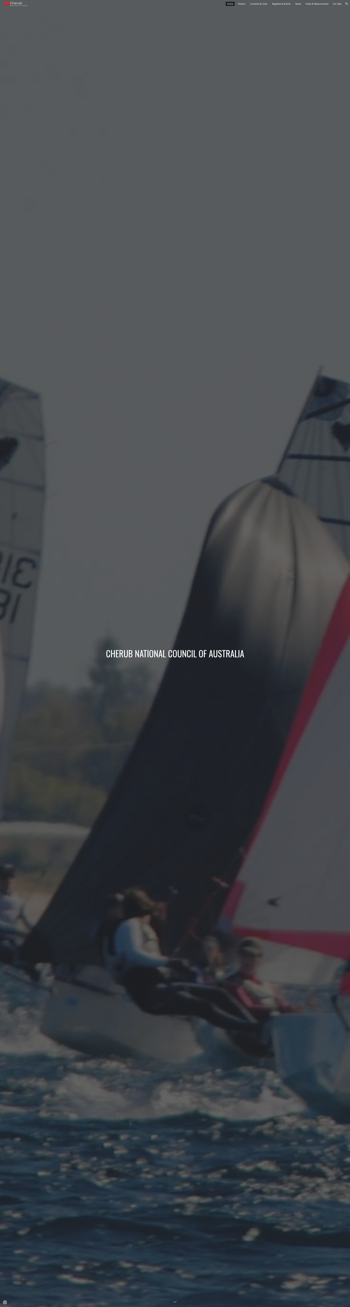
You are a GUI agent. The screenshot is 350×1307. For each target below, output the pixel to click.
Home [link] (230, 3)
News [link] (298, 3)
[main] (175, 653)
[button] (346, 4)
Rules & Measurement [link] (317, 3)
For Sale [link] (337, 3)
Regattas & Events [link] (281, 3)
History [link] (241, 3)
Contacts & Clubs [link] (258, 3)
